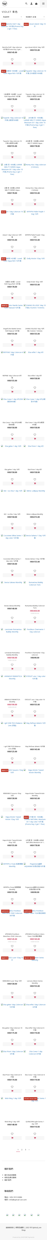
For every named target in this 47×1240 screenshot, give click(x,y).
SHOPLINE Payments (27, 1237)
